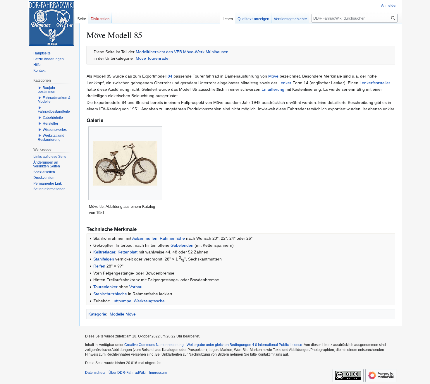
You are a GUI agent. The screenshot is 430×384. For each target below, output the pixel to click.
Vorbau (135, 286)
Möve (273, 76)
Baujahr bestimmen (46, 90)
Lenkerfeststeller (375, 82)
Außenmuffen (144, 238)
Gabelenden (182, 245)
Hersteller (50, 123)
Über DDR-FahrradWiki (127, 373)
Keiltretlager (104, 252)
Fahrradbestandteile (54, 111)
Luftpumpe (121, 301)
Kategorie (97, 314)
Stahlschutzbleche (110, 294)
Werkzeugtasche (149, 301)
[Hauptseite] (51, 23)
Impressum (158, 373)
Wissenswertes (55, 130)
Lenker (284, 82)
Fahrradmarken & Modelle (54, 100)
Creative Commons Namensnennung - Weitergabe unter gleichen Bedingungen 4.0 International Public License (213, 345)
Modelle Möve (123, 314)
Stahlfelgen (103, 259)
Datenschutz (95, 373)
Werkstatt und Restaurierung (51, 137)
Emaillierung (273, 89)
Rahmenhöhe (172, 238)
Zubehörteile (53, 118)
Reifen (99, 266)
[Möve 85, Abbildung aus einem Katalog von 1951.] (125, 163)
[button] (40, 88)
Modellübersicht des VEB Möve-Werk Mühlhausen (182, 51)
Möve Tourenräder (153, 58)
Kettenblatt (127, 252)
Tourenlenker (105, 286)
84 (170, 76)
